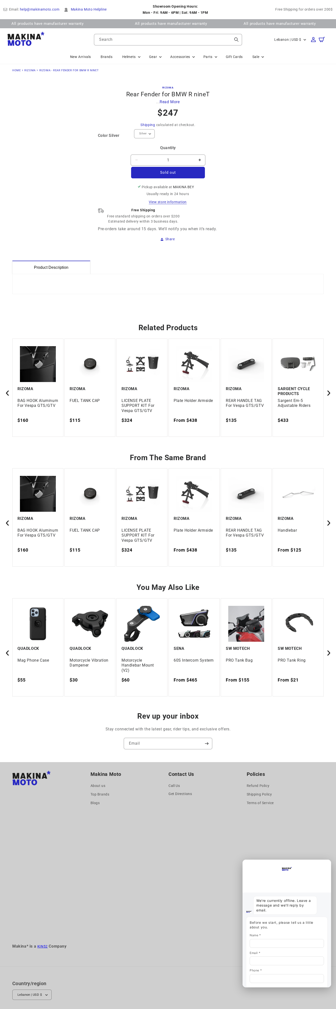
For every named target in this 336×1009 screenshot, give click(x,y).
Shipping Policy (259, 794)
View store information (168, 202)
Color (109, 135)
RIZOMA (30, 70)
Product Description (51, 267)
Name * (255, 935)
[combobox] (168, 39)
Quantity (168, 147)
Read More (170, 101)
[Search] (236, 39)
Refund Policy (258, 786)
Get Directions (180, 794)
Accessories (180, 57)
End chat (253, 864)
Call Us (174, 786)
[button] (324, 39)
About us (98, 786)
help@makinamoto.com (39, 9)
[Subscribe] (206, 743)
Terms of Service (260, 803)
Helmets (129, 57)
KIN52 (42, 946)
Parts (208, 57)
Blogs (95, 803)
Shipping (147, 125)
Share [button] (170, 239)
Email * (255, 953)
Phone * (256, 970)
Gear (153, 57)
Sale (255, 57)
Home (16, 70)
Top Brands (100, 794)
